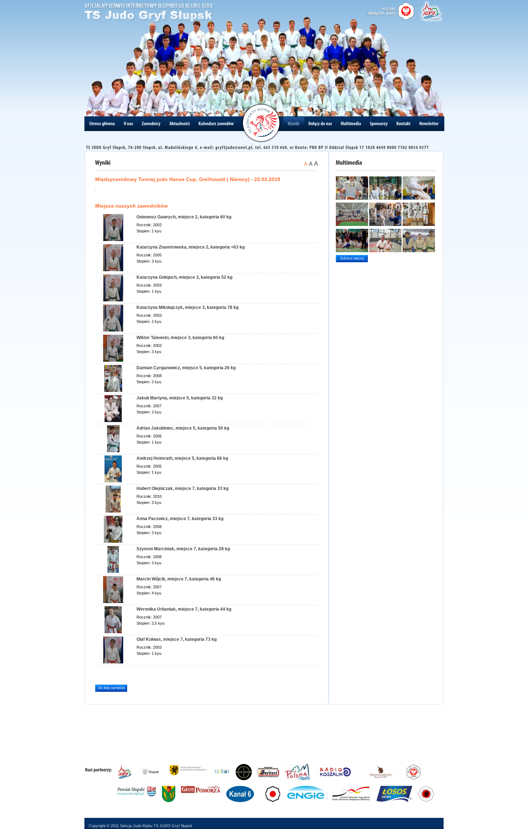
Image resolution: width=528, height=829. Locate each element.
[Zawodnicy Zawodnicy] (151, 123)
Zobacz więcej (351, 258)
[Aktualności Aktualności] (179, 123)
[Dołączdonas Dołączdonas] (320, 123)
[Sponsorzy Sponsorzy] (379, 123)
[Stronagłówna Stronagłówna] (102, 123)
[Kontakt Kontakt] (403, 123)
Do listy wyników (111, 688)
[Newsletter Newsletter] (429, 123)
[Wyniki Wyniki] (293, 123)
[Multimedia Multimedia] (351, 123)
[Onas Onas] (129, 123)
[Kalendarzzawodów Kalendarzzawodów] (216, 123)
